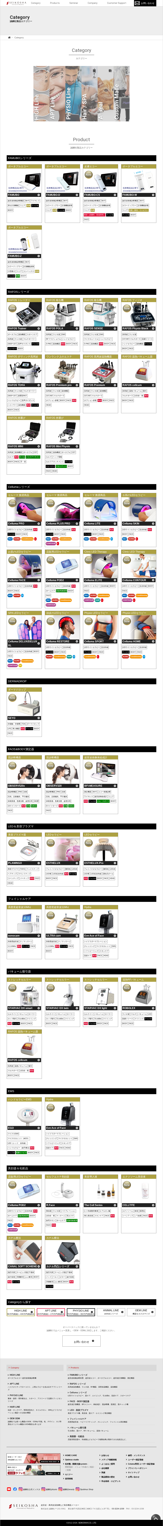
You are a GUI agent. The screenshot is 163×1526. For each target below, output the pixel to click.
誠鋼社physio (51, 1489)
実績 (103, 1472)
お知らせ (105, 1455)
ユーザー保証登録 (135, 1460)
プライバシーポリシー (137, 1468)
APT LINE (50, 1312)
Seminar (73, 3)
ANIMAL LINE (111, 1312)
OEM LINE (141, 1312)
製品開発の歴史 (108, 1477)
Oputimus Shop (86, 1489)
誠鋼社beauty (68, 1489)
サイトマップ (133, 1472)
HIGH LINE (20, 1312)
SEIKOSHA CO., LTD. (87, 1523)
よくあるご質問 (108, 1464)
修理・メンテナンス (136, 1455)
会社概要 (105, 1468)
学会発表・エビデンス (110, 1481)
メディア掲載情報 (109, 1460)
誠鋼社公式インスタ (31, 1489)
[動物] (106, 93)
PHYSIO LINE (81, 1312)
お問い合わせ (147, 3)
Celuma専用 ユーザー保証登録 (141, 1464)
